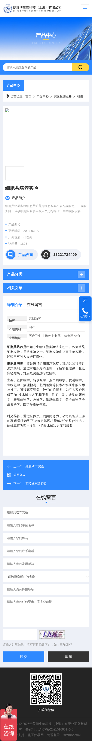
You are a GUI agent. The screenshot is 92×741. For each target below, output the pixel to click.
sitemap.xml (71, 735)
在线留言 (34, 305)
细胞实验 (83, 96)
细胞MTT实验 (34, 466)
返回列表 (19, 475)
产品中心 (13, 85)
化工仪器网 (36, 735)
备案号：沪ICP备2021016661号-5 (49, 729)
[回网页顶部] (85, 301)
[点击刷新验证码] (52, 634)
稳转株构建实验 (35, 483)
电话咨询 (85, 316)
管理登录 (53, 735)
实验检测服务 (63, 96)
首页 (28, 96)
